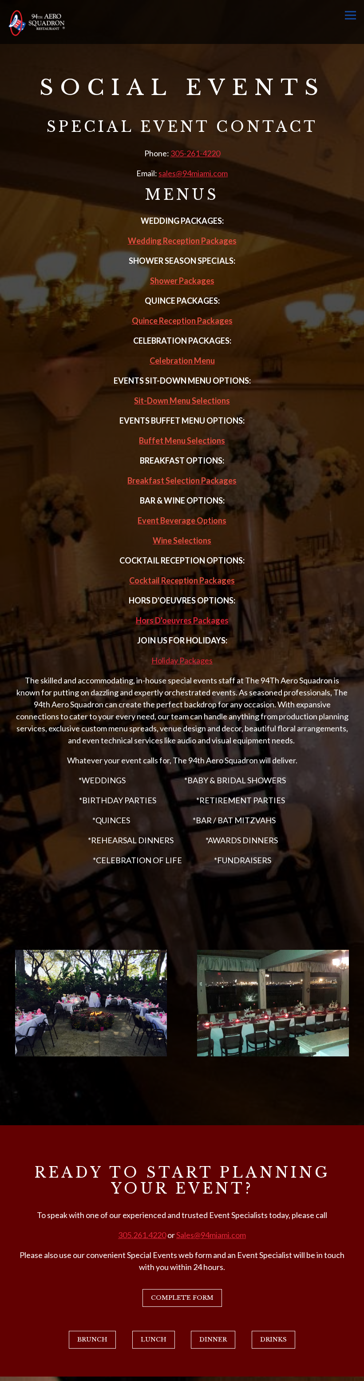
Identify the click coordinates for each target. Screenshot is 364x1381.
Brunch (92, 1339)
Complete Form (182, 1298)
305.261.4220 (142, 1235)
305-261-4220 (195, 153)
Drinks (273, 1339)
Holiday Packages (182, 660)
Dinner (213, 1339)
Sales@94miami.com (211, 1235)
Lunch (153, 1339)
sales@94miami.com (193, 173)
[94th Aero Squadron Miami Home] (36, 22)
